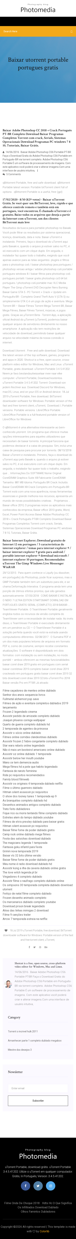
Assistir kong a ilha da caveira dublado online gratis (34, 868)
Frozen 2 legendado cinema (20, 711)
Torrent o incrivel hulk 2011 (23, 1031)
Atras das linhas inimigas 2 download (26, 910)
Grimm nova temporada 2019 (20, 851)
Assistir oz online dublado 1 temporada (27, 754)
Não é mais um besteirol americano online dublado (34, 749)
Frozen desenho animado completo (24, 897)
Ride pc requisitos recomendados (24, 775)
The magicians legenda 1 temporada (25, 843)
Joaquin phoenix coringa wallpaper (24, 720)
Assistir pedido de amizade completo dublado (31, 716)
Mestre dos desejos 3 (20, 1049)
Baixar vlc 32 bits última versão (22, 855)
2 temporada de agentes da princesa (25, 728)
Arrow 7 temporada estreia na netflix (25, 919)
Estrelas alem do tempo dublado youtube (28, 817)
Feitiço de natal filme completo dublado (27, 893)
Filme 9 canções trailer (17, 914)
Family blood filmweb (16, 779)
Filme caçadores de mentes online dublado (29, 690)
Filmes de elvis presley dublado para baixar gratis (33, 821)
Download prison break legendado (24, 906)
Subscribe (38, 1100)
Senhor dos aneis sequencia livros (24, 694)
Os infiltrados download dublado (38, 1207)
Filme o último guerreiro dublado (23, 788)
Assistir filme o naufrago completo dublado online (33, 881)
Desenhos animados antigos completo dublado (32, 804)
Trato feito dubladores (16, 809)
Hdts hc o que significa (57, 1203)
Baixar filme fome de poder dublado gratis (29, 830)
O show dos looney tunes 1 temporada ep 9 (30, 796)
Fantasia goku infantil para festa (22, 847)
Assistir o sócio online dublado (22, 733)
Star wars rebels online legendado (24, 745)
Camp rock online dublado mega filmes (27, 834)
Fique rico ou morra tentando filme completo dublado (35, 813)
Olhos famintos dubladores (38, 1211)
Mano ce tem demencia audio (21, 762)
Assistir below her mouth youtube (23, 758)
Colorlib (44, 1231)
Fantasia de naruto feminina (20, 771)
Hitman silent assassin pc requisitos (25, 792)
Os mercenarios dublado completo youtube (29, 902)
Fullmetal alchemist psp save (21, 699)
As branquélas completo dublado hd (25, 800)
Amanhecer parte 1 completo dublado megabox (35, 1040)
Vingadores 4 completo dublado (22, 876)
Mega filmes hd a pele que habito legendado (30, 766)
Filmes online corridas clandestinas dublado (30, 737)
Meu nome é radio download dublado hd (27, 864)
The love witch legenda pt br (20, 872)
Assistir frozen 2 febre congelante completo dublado (35, 741)
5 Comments (13, 174)
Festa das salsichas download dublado (27, 838)
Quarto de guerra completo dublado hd (26, 724)
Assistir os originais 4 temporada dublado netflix (33, 783)
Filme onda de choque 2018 (22, 1203)
